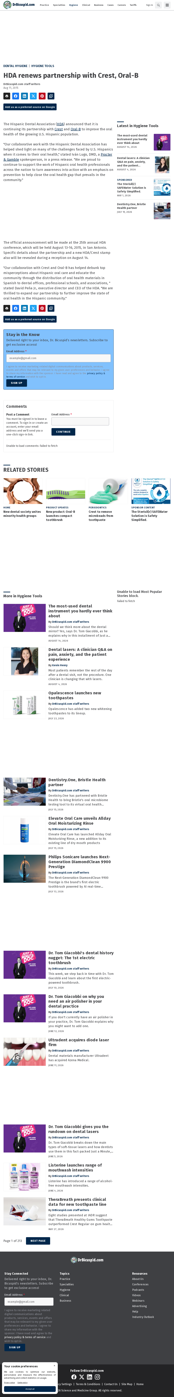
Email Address (16, 351)
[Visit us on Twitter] (81, 1377)
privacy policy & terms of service (25, 1337)
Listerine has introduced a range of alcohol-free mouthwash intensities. (80, 1183)
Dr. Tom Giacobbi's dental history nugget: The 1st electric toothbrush (81, 958)
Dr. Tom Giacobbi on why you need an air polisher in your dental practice (76, 1001)
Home (6, 507)
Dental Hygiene (15, 66)
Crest (59, 129)
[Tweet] (33, 96)
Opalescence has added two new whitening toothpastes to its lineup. (80, 711)
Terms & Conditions (88, 1384)
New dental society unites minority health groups (22, 514)
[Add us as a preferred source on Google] (51, 96)
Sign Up (16, 383)
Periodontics (98, 507)
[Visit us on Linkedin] (89, 1377)
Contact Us (111, 1384)
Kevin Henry (59, 665)
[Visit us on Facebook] (73, 1377)
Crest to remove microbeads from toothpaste (101, 516)
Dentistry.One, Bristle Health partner (131, 206)
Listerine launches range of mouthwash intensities (75, 1168)
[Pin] (42, 96)
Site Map (126, 1384)
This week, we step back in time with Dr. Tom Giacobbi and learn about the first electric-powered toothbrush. (81, 978)
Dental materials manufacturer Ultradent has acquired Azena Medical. (78, 1058)
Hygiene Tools (42, 66)
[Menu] (167, 5)
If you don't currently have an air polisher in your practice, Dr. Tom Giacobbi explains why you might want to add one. (81, 1021)
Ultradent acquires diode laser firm (78, 1042)
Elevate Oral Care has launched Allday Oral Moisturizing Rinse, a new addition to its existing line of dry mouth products (79, 838)
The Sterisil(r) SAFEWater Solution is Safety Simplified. (131, 187)
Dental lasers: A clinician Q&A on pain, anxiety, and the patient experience (133, 161)
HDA (60, 124)
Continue (63, 431)
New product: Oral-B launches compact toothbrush (60, 516)
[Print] (6, 96)
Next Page (38, 1240)
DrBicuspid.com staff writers (21, 84)
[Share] (15, 96)
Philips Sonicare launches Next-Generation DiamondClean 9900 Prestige (79, 862)
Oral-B (76, 129)
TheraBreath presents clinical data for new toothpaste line (77, 1202)
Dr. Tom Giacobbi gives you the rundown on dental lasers (78, 1129)
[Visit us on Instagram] (97, 1377)
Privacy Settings (62, 1384)
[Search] (158, 5)
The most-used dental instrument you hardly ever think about (132, 139)
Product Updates (57, 507)
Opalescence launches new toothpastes (74, 695)
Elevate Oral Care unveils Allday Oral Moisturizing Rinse (79, 821)
